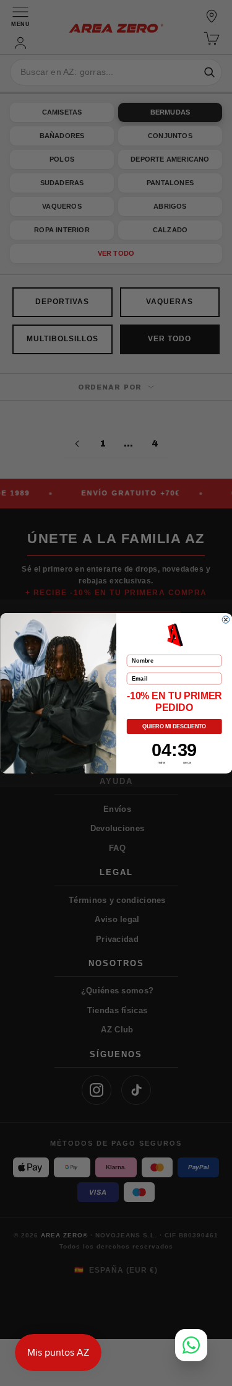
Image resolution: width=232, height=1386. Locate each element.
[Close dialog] (226, 619)
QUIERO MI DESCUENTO (174, 726)
